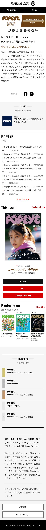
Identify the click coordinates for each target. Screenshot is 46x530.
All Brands (11, 10)
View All (39, 307)
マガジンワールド (23, 3)
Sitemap (22, 507)
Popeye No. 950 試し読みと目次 (23, 187)
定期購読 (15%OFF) (23, 296)
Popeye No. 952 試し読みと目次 (23, 165)
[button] (43, 324)
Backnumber (37, 207)
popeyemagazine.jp (32, 19)
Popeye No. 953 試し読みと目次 (23, 154)
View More (22, 199)
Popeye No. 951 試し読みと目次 (23, 176)
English (32, 22)
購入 (23, 289)
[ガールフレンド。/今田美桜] (23, 236)
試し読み (23, 281)
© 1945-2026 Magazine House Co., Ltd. (23, 525)
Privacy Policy (22, 514)
